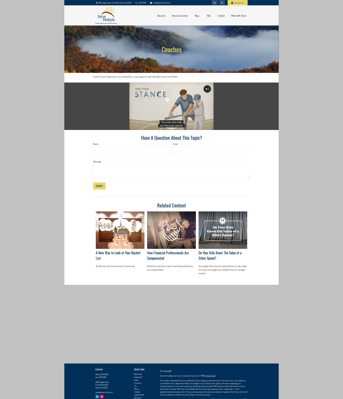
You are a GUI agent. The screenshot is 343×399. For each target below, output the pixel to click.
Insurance (137, 383)
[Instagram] (102, 396)
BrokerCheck (211, 376)
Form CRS (167, 371)
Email (175, 143)
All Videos (137, 398)
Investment (138, 377)
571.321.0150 (142, 3)
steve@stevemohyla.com (162, 3)
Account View (239, 3)
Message (97, 161)
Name (95, 143)
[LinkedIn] (215, 2)
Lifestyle (137, 392)
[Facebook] (222, 2)
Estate (136, 380)
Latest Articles (139, 395)
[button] (161, 15)
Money (136, 389)
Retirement (138, 374)
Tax (135, 386)
